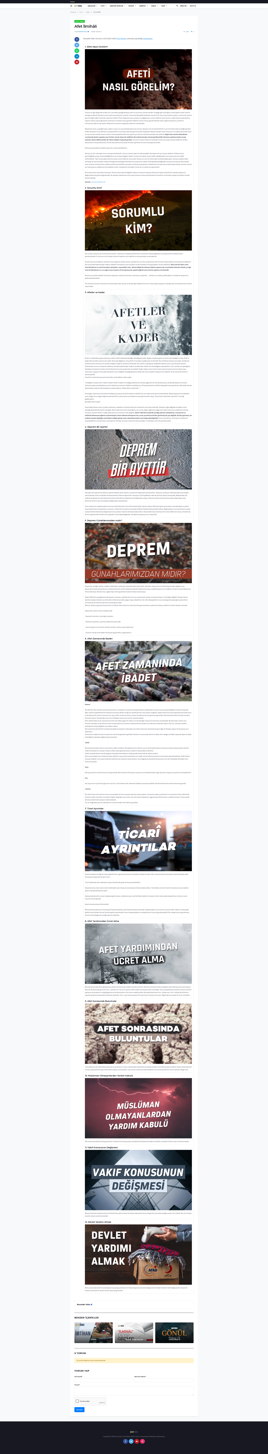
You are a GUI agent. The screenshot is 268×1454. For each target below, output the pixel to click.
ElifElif (131, 6)
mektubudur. (148, 38)
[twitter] (131, 1441)
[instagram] (142, 1441)
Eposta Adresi (140, 1376)
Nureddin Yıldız (82, 31)
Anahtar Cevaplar (116, 6)
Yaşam (88, 12)
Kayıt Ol (193, 6)
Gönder (79, 1409)
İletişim (72, 2)
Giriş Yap (183, 6)
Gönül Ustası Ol (174, 1339)
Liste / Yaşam (79, 21)
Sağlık (153, 6)
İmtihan (94, 1339)
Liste (102, 6)
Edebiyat (142, 6)
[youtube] (136, 1441)
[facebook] (125, 1441)
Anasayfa (73, 12)
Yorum (77, 1385)
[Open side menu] (71, 6)
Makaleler (91, 6)
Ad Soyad (78, 1376)
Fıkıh (163, 6)
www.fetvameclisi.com (98, 182)
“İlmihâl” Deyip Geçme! (134, 1339)
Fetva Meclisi (121, 38)
